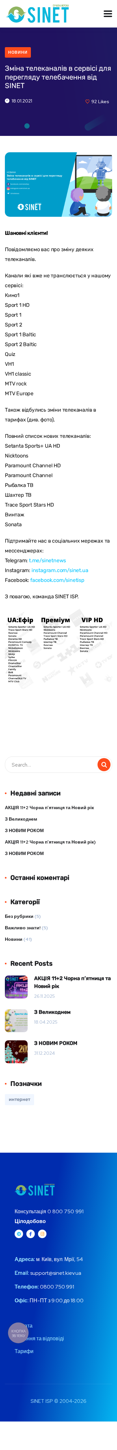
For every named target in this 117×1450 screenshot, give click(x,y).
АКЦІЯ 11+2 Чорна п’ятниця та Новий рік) (50, 842)
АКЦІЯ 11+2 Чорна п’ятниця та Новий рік (49, 807)
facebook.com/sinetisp (57, 580)
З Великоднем (21, 819)
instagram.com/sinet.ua (60, 570)
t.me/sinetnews (47, 560)
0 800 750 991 (65, 1211)
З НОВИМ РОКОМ (24, 830)
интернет (19, 1099)
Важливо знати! (23, 928)
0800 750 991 (56, 1286)
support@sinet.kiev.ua (55, 1273)
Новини (18, 52)
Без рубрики (19, 916)
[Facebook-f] (30, 1234)
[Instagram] (42, 1234)
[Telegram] (19, 1234)
